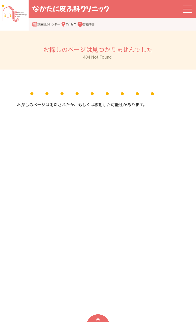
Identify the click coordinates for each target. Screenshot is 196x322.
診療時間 (88, 24)
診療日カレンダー (49, 24)
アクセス (70, 24)
